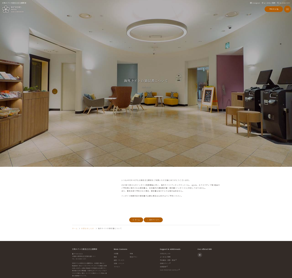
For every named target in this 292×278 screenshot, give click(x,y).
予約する (273, 9)
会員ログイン (164, 263)
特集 (131, 254)
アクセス (117, 267)
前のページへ (154, 220)
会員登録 (163, 267)
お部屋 (116, 254)
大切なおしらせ (87, 228)
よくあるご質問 (165, 257)
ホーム (137, 220)
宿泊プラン (133, 257)
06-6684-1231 (81, 259)
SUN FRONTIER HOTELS (169, 270)
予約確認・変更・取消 (167, 260)
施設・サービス (119, 260)
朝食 (115, 257)
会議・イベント (119, 263)
